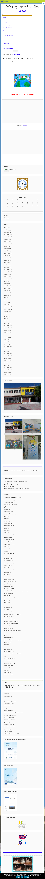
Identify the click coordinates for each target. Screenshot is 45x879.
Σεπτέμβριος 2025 (7, 243)
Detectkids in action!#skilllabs (9, 514)
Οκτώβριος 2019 (7, 342)
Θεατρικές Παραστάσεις (8, 597)
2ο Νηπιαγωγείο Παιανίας (9, 696)
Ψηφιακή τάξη (6, 675)
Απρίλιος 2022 (7, 302)
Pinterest (20, 11)
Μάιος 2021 (6, 320)
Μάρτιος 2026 (6, 232)
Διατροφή (6, 562)
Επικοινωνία (5, 40)
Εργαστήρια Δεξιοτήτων (8, 35)
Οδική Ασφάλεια (7, 611)
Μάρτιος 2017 (6, 351)
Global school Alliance (8, 523)
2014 (6, 685)
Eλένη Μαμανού (7, 706)
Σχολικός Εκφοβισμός (8, 651)
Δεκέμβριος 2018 (7, 344)
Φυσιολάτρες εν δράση (8, 665)
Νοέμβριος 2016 (7, 358)
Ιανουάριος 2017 (7, 355)
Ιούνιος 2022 (6, 299)
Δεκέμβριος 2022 (7, 290)
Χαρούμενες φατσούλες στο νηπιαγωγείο (12, 733)
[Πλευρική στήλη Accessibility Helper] (43, 3)
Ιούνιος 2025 (6, 244)
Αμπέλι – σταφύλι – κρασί (9, 544)
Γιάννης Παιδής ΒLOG (8, 710)
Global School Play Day (8, 525)
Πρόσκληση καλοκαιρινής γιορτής (10, 483)
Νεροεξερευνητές (7, 609)
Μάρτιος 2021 (6, 323)
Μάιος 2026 (6, 229)
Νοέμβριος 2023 (7, 274)
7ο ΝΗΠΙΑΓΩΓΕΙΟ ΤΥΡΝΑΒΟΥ (16, 62)
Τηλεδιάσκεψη (7, 656)
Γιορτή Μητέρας (7, 558)
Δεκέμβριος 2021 (7, 309)
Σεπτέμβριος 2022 (7, 295)
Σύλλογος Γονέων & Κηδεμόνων (10, 647)
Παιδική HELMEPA (7, 628)
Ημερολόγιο (6, 595)
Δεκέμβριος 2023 (7, 272)
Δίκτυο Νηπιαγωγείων (8, 563)
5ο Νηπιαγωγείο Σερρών (9, 703)
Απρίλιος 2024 (7, 265)
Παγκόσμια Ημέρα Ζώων (9, 618)
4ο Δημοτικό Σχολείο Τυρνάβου (10, 699)
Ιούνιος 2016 (6, 362)
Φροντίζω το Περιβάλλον (9, 663)
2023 (33, 685)
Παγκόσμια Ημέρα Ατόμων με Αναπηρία (12, 614)
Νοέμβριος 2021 (7, 311)
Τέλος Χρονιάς (7, 654)
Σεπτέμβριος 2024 (7, 260)
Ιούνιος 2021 (6, 318)
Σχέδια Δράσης (7, 649)
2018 (16, 685)
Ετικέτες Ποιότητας (8, 590)
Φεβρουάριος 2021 (7, 325)
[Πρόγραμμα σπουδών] (10, 759)
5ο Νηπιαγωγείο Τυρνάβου (9, 705)
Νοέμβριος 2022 (7, 292)
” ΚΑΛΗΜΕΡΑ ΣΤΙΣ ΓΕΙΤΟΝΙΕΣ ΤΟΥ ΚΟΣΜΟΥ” (17, 59)
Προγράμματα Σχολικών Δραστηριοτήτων (12, 640)
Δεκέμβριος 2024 (7, 255)
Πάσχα (5, 635)
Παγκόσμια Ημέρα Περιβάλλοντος (10, 623)
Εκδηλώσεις (6, 574)
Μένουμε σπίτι (7, 607)
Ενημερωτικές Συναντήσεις (9, 581)
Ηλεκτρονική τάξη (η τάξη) (8, 25)
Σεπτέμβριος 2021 (7, 314)
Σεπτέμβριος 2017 (7, 348)
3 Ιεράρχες (6, 509)
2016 (11, 685)
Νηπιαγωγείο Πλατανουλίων (9, 726)
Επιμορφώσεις (7, 584)
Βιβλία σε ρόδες (7, 555)
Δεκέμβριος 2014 (7, 370)
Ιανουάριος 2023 (7, 288)
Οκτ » (8, 208)
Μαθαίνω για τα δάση (8, 605)
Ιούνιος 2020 (6, 334)
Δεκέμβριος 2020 (7, 328)
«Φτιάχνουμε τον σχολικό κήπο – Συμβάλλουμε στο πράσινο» (15, 541)
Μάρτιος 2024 (6, 267)
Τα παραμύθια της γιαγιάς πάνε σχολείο (12, 653)
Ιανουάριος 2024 (7, 271)
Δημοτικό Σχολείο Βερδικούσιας (10, 717)
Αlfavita (5, 708)
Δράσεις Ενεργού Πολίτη (8, 48)
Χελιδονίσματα (7, 668)
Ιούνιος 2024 (6, 262)
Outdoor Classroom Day (8, 534)
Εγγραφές (6, 570)
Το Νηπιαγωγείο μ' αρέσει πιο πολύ (11, 727)
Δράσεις (5, 567)
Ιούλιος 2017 (6, 349)
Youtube (23, 11)
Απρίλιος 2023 (7, 283)
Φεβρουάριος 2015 (7, 367)
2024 (37, 685)
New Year (6, 532)
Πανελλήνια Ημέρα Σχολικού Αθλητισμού (12, 630)
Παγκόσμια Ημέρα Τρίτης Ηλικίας (10, 626)
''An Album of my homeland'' (9, 499)
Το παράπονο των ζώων (8, 658)
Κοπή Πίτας (6, 602)
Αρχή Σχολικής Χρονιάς (8, 553)
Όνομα (5, 612)
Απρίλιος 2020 (7, 337)
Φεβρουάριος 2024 (7, 269)
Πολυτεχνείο (6, 639)
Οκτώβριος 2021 (7, 313)
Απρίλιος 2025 (7, 248)
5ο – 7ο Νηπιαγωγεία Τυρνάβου (10, 701)
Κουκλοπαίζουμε (7, 604)
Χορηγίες (6, 670)
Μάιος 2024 (6, 264)
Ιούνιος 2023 (6, 279)
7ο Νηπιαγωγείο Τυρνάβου (22, 6)
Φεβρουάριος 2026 (7, 234)
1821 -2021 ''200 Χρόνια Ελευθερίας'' (11, 504)
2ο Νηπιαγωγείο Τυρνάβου (9, 698)
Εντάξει (18, 877)
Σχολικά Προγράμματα (7, 27)
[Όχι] (43, 875)
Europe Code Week (7, 520)
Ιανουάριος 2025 (7, 253)
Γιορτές (4, 30)
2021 (25, 685)
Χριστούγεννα (7, 672)
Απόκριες (6, 551)
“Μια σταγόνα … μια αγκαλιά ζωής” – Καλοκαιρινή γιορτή (15, 481)
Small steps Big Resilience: (9, 535)
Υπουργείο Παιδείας (8, 731)
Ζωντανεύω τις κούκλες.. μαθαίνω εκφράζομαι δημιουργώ (15, 591)
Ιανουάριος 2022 (7, 307)
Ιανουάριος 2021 (7, 327)
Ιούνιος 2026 (6, 227)
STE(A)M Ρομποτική (8, 537)
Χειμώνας (6, 667)
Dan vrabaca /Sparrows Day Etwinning (10, 513)
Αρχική (4, 17)
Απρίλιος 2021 (7, 321)
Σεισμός (5, 646)
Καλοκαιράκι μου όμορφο (9, 486)
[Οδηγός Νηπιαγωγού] (10, 785)
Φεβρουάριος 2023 (7, 286)
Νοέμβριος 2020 (7, 330)
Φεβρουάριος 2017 (7, 353)
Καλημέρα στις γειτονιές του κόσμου (11, 598)
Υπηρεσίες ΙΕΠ (6, 43)
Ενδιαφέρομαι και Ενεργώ (9, 577)
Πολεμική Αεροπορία (8, 637)
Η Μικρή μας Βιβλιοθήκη (8, 593)
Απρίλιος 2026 (7, 230)
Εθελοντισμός (6, 572)
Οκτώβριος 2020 (7, 332)
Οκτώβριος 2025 (7, 241)
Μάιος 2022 (6, 300)
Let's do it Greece (7, 528)
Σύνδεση (6, 1)
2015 (9, 685)
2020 (21, 685)
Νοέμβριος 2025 (7, 239)
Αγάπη (5, 542)
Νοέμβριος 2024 (7, 257)
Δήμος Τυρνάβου (7, 713)
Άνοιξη (5, 549)
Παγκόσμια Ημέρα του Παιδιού (10, 625)
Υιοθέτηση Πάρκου (7, 660)
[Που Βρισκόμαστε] (22, 410)
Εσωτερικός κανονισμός (8, 588)
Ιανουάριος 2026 (7, 236)
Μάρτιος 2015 (6, 365)
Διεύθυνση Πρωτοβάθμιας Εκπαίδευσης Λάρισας (13, 720)
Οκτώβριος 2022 (7, 293)
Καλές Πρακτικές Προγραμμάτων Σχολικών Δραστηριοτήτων (15, 484)
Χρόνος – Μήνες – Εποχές (9, 674)
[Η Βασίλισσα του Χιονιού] (22, 864)
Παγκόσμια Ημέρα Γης (8, 616)
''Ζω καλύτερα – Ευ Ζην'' (9, 502)
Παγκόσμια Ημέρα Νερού (9, 619)
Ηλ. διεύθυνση (25, 11)
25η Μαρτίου (6, 506)
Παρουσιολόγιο (7, 633)
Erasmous (6, 516)
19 (37, 203)
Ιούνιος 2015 (6, 363)
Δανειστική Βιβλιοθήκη (8, 560)
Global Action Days (7, 521)
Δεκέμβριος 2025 (7, 237)
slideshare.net (25, 125)
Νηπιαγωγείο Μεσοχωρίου (9, 724)
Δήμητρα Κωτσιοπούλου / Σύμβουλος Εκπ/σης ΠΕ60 (13, 712)
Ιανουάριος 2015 (7, 369)
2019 (18, 685)
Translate (6, 171)
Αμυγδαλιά (6, 546)
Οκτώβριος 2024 (7, 258)
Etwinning (6, 518)
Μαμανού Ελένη (7, 722)
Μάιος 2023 (6, 281)
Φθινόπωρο (6, 661)
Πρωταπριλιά (6, 642)
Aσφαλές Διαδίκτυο (8, 511)
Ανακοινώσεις (5, 38)
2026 (10, 687)
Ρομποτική (6, 644)
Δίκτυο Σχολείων (7, 565)
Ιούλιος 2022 (6, 297)
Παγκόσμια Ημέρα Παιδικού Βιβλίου (11, 621)
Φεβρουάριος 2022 (7, 306)
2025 (6, 687)
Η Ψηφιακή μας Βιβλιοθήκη (8, 32)
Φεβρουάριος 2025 (7, 251)
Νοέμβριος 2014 (7, 372)
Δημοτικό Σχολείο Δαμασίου (9, 719)
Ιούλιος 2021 (6, 316)
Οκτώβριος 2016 (7, 360)
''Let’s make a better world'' (9, 500)
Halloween (6, 527)
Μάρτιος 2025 (6, 250)
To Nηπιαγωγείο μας (7, 19)
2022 (29, 685)
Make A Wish (6, 530)
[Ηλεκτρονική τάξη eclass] (22, 824)
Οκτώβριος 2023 (7, 276)
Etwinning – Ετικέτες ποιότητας (9, 45)
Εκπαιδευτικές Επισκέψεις (9, 576)
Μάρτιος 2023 (6, 285)
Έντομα (5, 583)
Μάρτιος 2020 (6, 339)
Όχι (22, 877)
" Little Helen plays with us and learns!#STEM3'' (12, 497)
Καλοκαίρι (6, 600)
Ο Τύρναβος (5, 22)
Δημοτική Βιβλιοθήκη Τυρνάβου (10, 715)
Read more (27, 877)
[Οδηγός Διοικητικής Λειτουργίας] (10, 811)
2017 (14, 685)
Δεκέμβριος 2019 (7, 341)
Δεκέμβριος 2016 (7, 356)
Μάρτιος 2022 (6, 304)
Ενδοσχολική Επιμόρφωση (9, 579)
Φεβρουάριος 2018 (7, 346)
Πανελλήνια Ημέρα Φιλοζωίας (10, 632)
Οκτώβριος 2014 (7, 374)
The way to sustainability (8, 539)
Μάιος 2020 (6, 335)
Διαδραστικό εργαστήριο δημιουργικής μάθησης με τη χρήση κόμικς (16, 488)
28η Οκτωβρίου (7, 507)
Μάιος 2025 (6, 246)
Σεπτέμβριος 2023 (7, 278)
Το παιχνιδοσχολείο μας (8, 729)
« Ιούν (5, 208)
